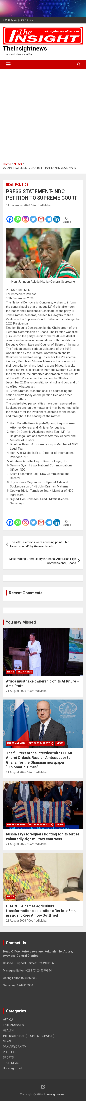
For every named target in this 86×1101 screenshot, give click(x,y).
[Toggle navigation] (8, 64)
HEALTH (8, 1030)
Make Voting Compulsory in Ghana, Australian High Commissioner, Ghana (42, 561)
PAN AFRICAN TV (14, 1046)
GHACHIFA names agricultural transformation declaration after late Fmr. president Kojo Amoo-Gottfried (41, 911)
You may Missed (21, 622)
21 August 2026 (16, 691)
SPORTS (8, 1057)
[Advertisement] (43, 114)
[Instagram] (25, 216)
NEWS (10, 184)
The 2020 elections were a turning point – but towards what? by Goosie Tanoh (39, 544)
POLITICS (21, 184)
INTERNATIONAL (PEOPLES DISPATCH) (30, 743)
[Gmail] (41, 216)
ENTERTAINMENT (14, 1025)
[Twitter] (33, 216)
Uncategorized (12, 1068)
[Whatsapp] (17, 216)
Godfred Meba (41, 205)
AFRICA (8, 1019)
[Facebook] (9, 216)
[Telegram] (48, 216)
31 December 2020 (18, 205)
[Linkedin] (56, 216)
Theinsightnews (25, 48)
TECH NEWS (25, 671)
